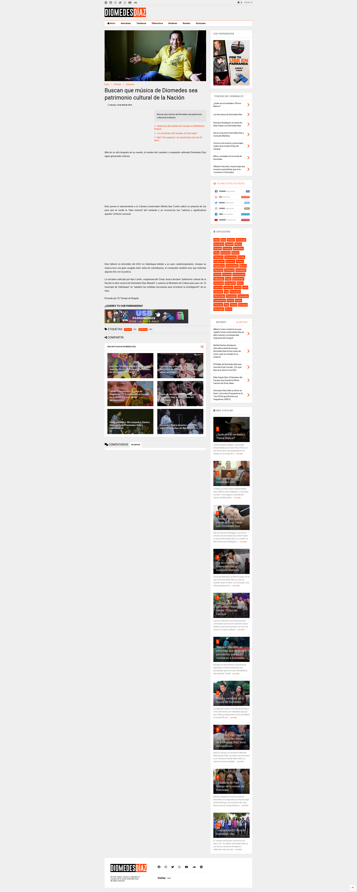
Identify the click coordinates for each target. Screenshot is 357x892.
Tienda (234, 305)
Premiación (235, 292)
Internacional (239, 274)
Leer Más (239, 454)
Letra (245, 287)
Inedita (238, 300)
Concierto (230, 261)
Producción (219, 261)
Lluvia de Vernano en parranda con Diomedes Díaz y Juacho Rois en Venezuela (177, 397)
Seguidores (219, 266)
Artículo (117, 84)
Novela (243, 266)
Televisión (218, 257)
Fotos (216, 253)
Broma (228, 309)
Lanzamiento (232, 266)
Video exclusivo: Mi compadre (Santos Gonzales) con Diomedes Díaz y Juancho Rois (129, 425)
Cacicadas (218, 283)
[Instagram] (115, 2)
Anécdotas (126, 23)
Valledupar (219, 279)
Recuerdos (219, 244)
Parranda (227, 274)
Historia (235, 253)
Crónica (240, 261)
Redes (240, 283)
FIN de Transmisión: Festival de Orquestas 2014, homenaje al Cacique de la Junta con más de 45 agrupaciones (129, 395)
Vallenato (228, 287)
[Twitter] (120, 2)
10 (218, 824)
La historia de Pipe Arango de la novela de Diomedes (230, 786)
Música (238, 244)
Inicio (112, 23)
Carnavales (243, 296)
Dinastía (217, 248)
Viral (226, 305)
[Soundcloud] (135, 2)
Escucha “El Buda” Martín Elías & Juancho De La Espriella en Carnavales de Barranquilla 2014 (129, 369)
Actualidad (241, 270)
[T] (106, 2)
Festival (217, 274)
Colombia (218, 292)
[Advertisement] (201, 12)
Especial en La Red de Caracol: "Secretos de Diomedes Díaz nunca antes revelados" (178, 369)
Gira (226, 292)
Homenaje (240, 240)
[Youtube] (130, 2)
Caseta (238, 287)
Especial (229, 244)
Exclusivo (130, 84)
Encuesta (243, 305)
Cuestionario (219, 300)
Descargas (218, 309)
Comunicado (230, 257)
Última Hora (157, 23)
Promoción (231, 296)
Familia (241, 257)
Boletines (172, 23)
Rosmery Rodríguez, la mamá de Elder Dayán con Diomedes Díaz (230, 522)
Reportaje (218, 270)
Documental (238, 279)
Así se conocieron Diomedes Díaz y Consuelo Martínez (227, 566)
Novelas (186, 23)
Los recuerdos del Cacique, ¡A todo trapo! (177, 133)
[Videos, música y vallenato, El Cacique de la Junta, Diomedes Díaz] (125, 16)
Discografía (230, 283)
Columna (218, 287)
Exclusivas (201, 23)
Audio (228, 279)
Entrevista (225, 253)
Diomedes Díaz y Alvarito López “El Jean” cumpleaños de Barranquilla (177, 426)
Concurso (218, 305)
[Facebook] (110, 2)
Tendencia (141, 23)
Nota (223, 240)
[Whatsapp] (125, 2)
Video (216, 240)
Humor (230, 300)
